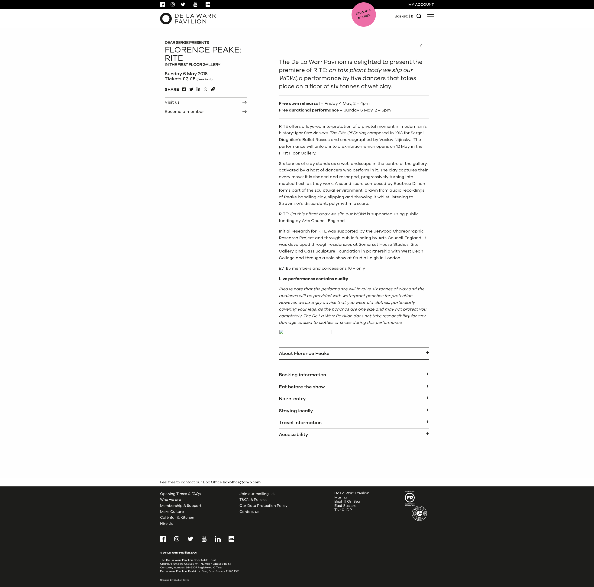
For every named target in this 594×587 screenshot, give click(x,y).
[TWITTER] (191, 88)
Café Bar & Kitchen (177, 517)
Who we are (170, 499)
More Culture (172, 511)
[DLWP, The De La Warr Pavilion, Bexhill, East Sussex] (188, 18)
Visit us (172, 102)
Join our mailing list (257, 493)
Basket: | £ (404, 16)
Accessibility (293, 434)
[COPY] (213, 88)
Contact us (249, 511)
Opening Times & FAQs (180, 493)
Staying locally (296, 411)
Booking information (302, 375)
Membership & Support (180, 505)
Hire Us (166, 523)
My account (421, 4)
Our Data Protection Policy (263, 505)
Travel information (300, 423)
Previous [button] (420, 46)
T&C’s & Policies (253, 499)
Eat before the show (302, 387)
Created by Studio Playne (174, 580)
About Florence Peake (304, 353)
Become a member (184, 111)
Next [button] (427, 46)
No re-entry (292, 399)
